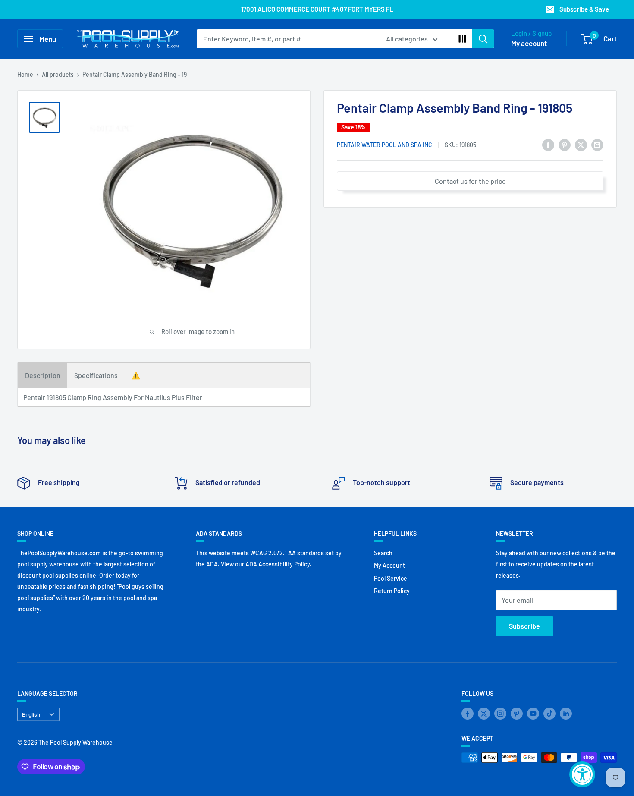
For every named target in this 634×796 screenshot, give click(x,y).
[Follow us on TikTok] (549, 714)
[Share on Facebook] (548, 144)
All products (58, 74)
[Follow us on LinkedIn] (566, 714)
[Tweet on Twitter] (581, 144)
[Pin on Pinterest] (565, 144)
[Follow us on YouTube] (533, 714)
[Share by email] (597, 144)
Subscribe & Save (584, 9)
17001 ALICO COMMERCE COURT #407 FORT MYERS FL (317, 9)
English (31, 714)
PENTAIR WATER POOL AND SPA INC (384, 145)
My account (529, 43)
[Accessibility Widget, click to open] (582, 774)
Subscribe (524, 626)
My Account (389, 565)
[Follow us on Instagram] (500, 714)
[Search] (483, 38)
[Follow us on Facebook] (467, 714)
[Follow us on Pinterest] (517, 714)
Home (25, 74)
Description (42, 375)
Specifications (96, 375)
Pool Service (390, 578)
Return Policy (392, 591)
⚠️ (136, 375)
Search (383, 553)
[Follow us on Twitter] (484, 714)
